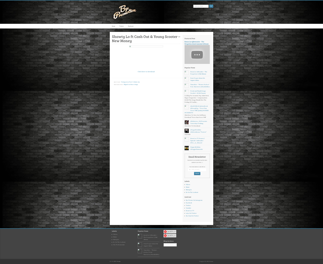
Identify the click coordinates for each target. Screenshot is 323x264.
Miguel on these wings (131, 84)
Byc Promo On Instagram (194, 200)
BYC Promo (210, 261)
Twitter (121, 26)
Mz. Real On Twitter (192, 216)
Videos (188, 184)
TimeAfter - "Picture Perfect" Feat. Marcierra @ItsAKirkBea (151, 252)
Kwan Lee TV (190, 210)
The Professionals (119, 245)
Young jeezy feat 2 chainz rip (130, 82)
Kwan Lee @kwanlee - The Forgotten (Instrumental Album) (197, 43)
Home (113, 26)
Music (188, 187)
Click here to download (146, 72)
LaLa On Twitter (191, 213)
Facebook (130, 26)
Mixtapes (189, 190)
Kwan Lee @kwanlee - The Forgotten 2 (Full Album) (151, 237)
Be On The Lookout (192, 192)
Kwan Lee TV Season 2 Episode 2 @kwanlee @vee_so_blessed (197, 141)
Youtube (188, 208)
